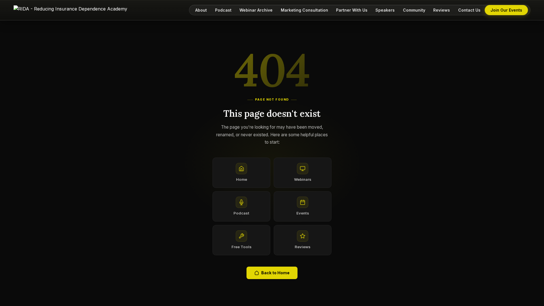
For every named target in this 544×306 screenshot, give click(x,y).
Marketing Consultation (304, 10)
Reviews (441, 10)
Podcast (223, 10)
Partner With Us (351, 10)
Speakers (385, 10)
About (201, 10)
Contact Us (469, 10)
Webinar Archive (256, 10)
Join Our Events (506, 10)
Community (414, 10)
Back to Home (275, 272)
